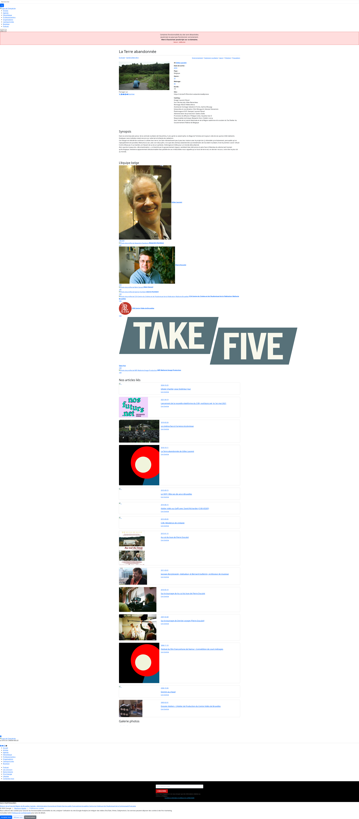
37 (175, 78)
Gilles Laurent (181, 63)
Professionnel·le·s (9, 17)
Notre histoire (8, 772)
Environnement (197, 58)
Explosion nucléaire (211, 58)
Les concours (7, 770)
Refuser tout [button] (18, 817)
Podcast (6, 26)
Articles (5, 11)
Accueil (5, 748)
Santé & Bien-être (132, 58)
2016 (175, 68)
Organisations (8, 20)
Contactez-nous (8, 779)
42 (175, 84)
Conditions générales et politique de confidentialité (179, 798)
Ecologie (122, 58)
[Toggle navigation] (1, 30)
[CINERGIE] (8, 8)
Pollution (228, 58)
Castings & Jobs (8, 22)
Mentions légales (20, 808)
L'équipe (6, 776)
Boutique (6, 24)
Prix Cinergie (7, 774)
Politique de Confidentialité (21, 813)
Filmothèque (7, 15)
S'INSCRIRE (161, 791)
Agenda (5, 13)
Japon (221, 58)
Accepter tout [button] (6, 817)
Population (236, 58)
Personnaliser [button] (30, 817)
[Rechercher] (2, 5)
